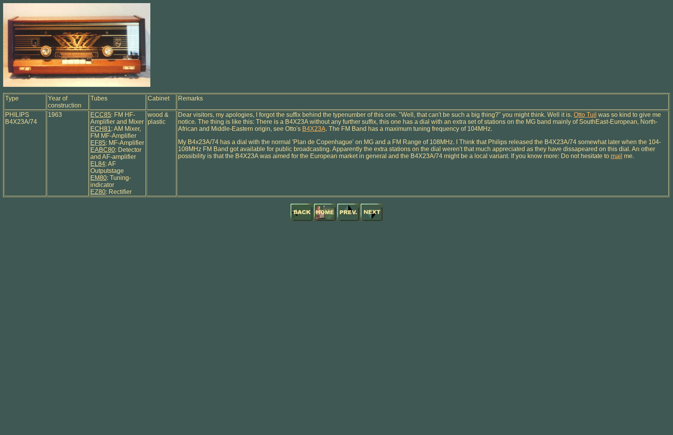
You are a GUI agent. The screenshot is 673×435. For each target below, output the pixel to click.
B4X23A (314, 128)
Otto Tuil (585, 114)
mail (616, 156)
